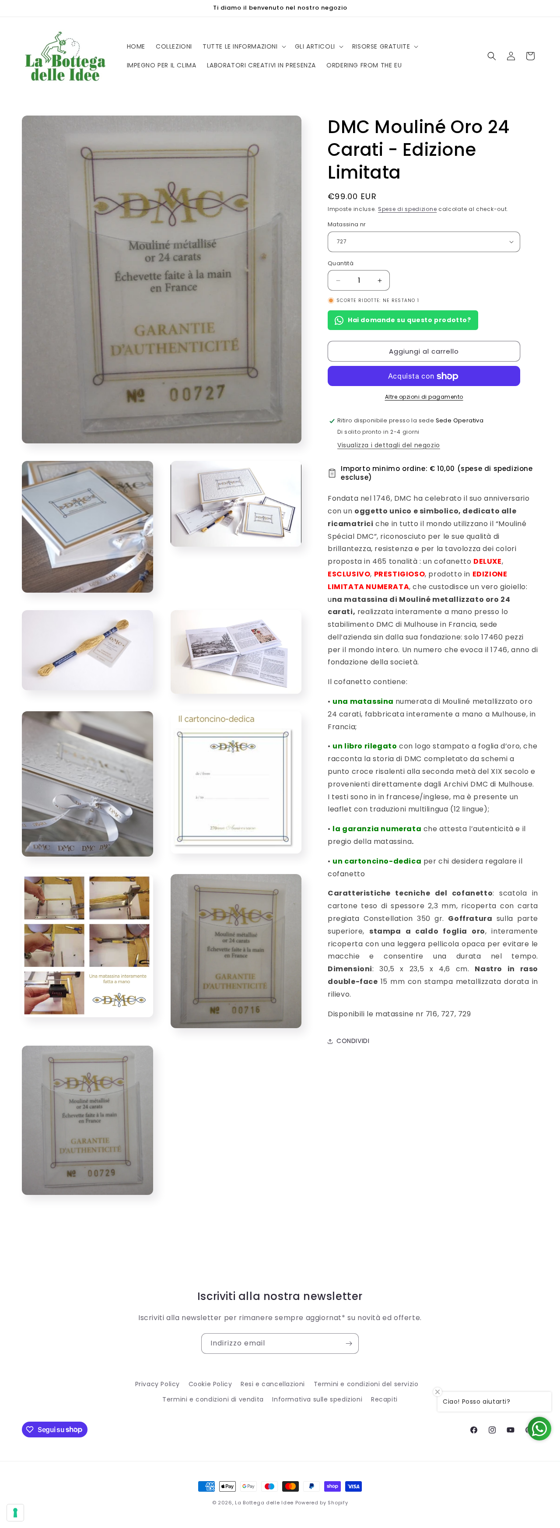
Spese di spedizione (407, 209)
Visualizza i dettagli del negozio (388, 445)
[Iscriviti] (348, 1343)
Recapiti (384, 1399)
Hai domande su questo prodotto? (409, 320)
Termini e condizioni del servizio (366, 1384)
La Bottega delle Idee (264, 1502)
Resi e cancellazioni (273, 1384)
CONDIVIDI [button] (352, 1040)
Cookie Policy (210, 1384)
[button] (243, 46)
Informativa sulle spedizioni (317, 1399)
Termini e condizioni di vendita (213, 1399)
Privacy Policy (157, 1384)
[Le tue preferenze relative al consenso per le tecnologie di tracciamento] (15, 1512)
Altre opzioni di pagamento (424, 397)
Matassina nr (347, 224)
